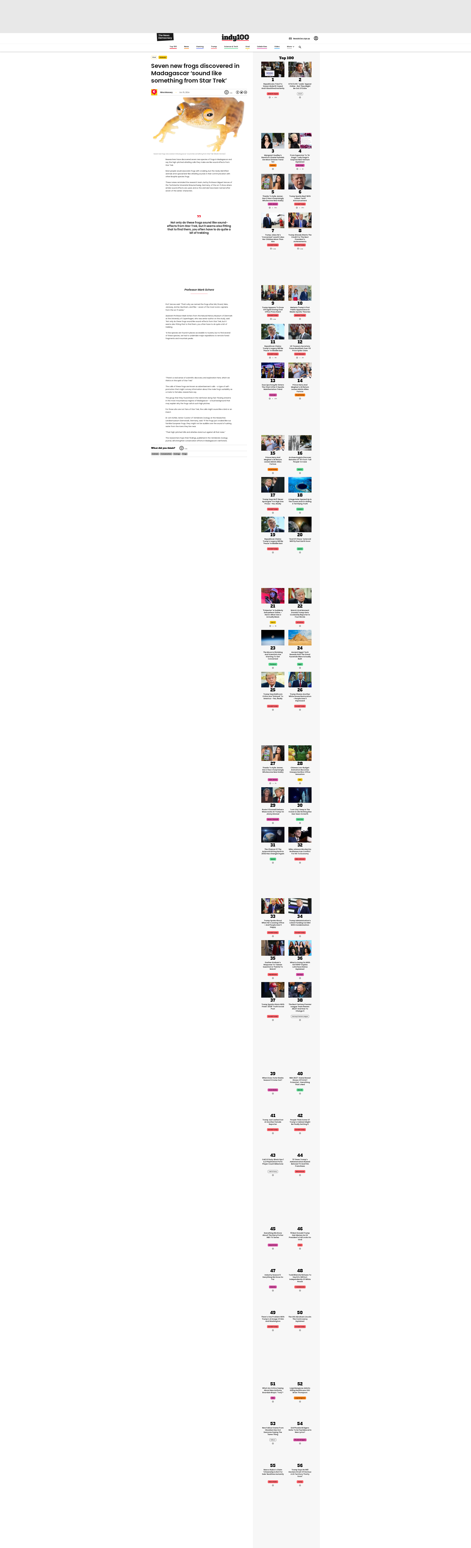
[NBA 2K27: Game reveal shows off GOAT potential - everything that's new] (300, 1063)
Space (273, 859)
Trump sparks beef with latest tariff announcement (300, 198)
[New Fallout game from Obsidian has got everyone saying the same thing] (272, 1413)
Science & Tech (231, 47)
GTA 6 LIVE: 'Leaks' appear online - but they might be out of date (300, 86)
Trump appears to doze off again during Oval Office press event (273, 309)
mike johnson (300, 859)
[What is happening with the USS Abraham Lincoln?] (300, 1302)
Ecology (177, 454)
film (300, 780)
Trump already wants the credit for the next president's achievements (300, 238)
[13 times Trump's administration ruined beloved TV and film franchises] (300, 1144)
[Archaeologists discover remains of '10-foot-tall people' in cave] (300, 442)
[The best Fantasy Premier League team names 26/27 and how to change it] (300, 989)
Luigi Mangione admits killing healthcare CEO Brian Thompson (300, 1390)
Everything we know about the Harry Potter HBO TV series (272, 1235)
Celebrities (262, 47)
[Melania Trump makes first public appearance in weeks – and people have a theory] (300, 292)
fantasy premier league (300, 1016)
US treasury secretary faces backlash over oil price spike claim (300, 348)
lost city (300, 819)
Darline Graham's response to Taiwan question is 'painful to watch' (273, 965)
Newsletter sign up (301, 38)
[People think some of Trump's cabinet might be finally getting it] (300, 1105)
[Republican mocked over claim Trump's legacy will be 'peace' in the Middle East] (272, 331)
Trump (214, 47)
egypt (300, 664)
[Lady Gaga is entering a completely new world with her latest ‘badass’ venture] (300, 140)
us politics (300, 622)
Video (277, 47)
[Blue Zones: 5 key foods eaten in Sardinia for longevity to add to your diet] (300, 1528)
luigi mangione (300, 1398)
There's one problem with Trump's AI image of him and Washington (272, 1319)
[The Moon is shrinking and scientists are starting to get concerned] (272, 637)
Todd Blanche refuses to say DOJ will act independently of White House (300, 1278)
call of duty (273, 1171)
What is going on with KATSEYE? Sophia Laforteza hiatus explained (300, 965)
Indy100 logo (235, 37)
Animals (163, 57)
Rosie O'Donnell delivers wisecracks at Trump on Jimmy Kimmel (273, 811)
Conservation (166, 454)
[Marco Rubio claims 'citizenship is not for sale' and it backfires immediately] (272, 1455)
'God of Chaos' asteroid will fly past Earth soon (300, 540)
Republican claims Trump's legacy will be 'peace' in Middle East (273, 348)
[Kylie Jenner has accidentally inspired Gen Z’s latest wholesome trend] (272, 181)
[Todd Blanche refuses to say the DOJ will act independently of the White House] (300, 1260)
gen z (273, 622)
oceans (300, 509)
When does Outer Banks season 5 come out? (273, 1079)
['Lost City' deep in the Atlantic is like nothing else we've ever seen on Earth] (300, 795)
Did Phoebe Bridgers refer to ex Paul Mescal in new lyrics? (300, 1430)
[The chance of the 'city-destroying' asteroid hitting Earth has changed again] (272, 834)
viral (300, 1245)
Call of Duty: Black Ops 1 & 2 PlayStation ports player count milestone (273, 1161)
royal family (300, 395)
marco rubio (273, 1482)
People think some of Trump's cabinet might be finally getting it (300, 1122)
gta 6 (300, 94)
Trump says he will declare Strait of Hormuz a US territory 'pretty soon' (300, 1473)
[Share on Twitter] (241, 92)
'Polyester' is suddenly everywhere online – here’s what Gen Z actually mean (273, 613)
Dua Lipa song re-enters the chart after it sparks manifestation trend (273, 387)
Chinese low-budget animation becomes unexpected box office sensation (300, 771)
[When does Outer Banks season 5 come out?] (272, 1063)
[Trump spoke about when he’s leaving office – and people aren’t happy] (272, 906)
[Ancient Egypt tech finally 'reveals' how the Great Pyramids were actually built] (300, 637)
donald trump (273, 245)
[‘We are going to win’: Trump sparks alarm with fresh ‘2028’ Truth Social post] (272, 989)
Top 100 (173, 47)
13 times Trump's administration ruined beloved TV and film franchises (300, 1162)
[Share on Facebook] (237, 92)
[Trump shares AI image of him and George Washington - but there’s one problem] (272, 1302)
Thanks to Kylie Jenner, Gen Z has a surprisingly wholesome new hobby (273, 198)
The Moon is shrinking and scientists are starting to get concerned (273, 655)
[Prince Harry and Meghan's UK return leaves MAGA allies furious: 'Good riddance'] (300, 370)
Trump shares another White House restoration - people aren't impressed (300, 697)
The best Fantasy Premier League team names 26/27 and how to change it (300, 1007)
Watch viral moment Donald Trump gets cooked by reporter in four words (300, 613)
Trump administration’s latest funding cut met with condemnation (300, 922)
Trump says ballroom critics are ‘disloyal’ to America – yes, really (272, 696)
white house (300, 1171)
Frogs (184, 454)
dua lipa (273, 395)
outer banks (273, 1090)
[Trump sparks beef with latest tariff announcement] (300, 181)
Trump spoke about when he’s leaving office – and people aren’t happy (273, 923)
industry (273, 1287)
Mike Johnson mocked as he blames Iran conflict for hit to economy (300, 851)
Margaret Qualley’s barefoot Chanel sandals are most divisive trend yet (273, 158)
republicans (273, 974)
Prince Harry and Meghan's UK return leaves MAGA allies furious (300, 388)
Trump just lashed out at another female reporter (272, 1122)
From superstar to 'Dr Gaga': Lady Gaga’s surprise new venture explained (300, 158)
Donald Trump (300, 204)
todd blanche (300, 1287)
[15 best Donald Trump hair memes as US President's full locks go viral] (300, 1218)
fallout (273, 1440)
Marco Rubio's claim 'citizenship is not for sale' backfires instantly (273, 1472)
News (186, 47)
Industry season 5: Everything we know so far (273, 1277)
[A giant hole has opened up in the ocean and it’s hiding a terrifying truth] (300, 484)
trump (300, 1482)
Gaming (200, 47)
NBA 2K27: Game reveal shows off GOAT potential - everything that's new (300, 1081)
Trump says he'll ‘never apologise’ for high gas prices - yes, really (273, 501)
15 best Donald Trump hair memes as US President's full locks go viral (300, 1236)
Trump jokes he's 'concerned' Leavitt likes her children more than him (273, 238)
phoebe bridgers (299, 1440)
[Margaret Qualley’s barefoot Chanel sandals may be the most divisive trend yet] (272, 140)
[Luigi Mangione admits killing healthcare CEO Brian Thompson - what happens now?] (300, 1373)
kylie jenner (273, 204)
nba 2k (300, 1090)
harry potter (273, 1245)
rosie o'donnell (273, 819)
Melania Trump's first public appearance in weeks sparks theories (300, 309)
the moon (273, 664)
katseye (300, 974)
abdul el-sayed (273, 94)
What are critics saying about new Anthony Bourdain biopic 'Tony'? (272, 1390)
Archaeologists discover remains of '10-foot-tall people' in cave (300, 459)
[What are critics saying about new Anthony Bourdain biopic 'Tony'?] (272, 1373)
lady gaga (299, 165)
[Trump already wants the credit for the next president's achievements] (300, 220)
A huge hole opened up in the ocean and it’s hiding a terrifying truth (300, 501)
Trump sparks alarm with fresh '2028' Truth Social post (273, 1006)
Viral (247, 47)
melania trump (300, 315)
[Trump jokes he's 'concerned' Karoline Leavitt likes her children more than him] (272, 220)
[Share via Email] (245, 92)
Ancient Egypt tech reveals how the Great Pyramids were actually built (300, 655)
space (300, 549)
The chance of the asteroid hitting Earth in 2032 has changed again (273, 851)
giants (300, 469)
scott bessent (300, 354)
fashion (272, 165)
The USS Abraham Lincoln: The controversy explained (300, 1319)
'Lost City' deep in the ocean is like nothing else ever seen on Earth (300, 811)
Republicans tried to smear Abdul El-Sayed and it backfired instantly (273, 86)
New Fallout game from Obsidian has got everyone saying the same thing (273, 1431)
